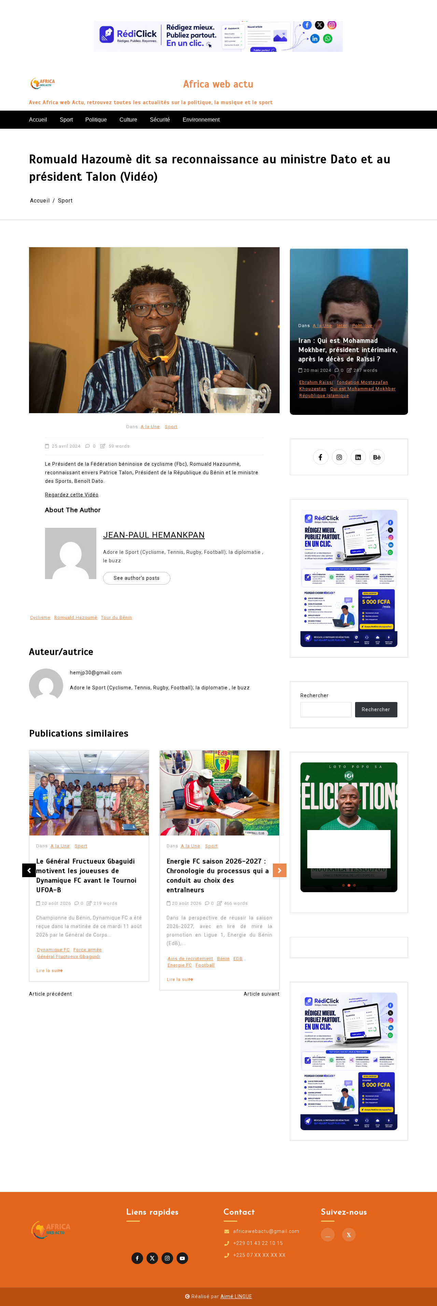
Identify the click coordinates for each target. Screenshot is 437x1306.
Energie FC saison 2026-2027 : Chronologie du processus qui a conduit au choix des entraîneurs (87, 875)
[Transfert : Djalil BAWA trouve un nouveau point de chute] (219, 792)
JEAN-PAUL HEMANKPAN (154, 535)
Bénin (93, 958)
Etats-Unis (311, 395)
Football (74, 965)
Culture (128, 120)
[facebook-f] (320, 457)
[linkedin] (358, 457)
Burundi (205, 939)
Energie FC (49, 965)
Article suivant (262, 994)
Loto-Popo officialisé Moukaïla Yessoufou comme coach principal (349, 849)
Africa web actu (218, 84)
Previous (29, 870)
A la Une (150, 426)
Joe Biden (338, 395)
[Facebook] (328, 1234)
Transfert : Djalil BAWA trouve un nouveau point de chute (215, 866)
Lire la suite (50, 979)
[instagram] (339, 457)
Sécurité (160, 120)
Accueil (38, 120)
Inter (342, 338)
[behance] (377, 457)
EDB (107, 958)
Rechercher (314, 695)
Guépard (227, 939)
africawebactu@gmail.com (266, 1231)
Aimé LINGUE (236, 1296)
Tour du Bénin (116, 617)
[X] (349, 1234)
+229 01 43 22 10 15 (258, 1243)
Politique (96, 120)
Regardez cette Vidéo (72, 494)
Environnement (201, 120)
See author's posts (137, 578)
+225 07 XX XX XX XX (259, 1255)
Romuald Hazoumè (75, 617)
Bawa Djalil (180, 939)
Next (279, 870)
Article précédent (50, 994)
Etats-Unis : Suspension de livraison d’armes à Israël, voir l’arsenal (345, 363)
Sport (66, 120)
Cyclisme (40, 617)
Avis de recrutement (60, 958)
